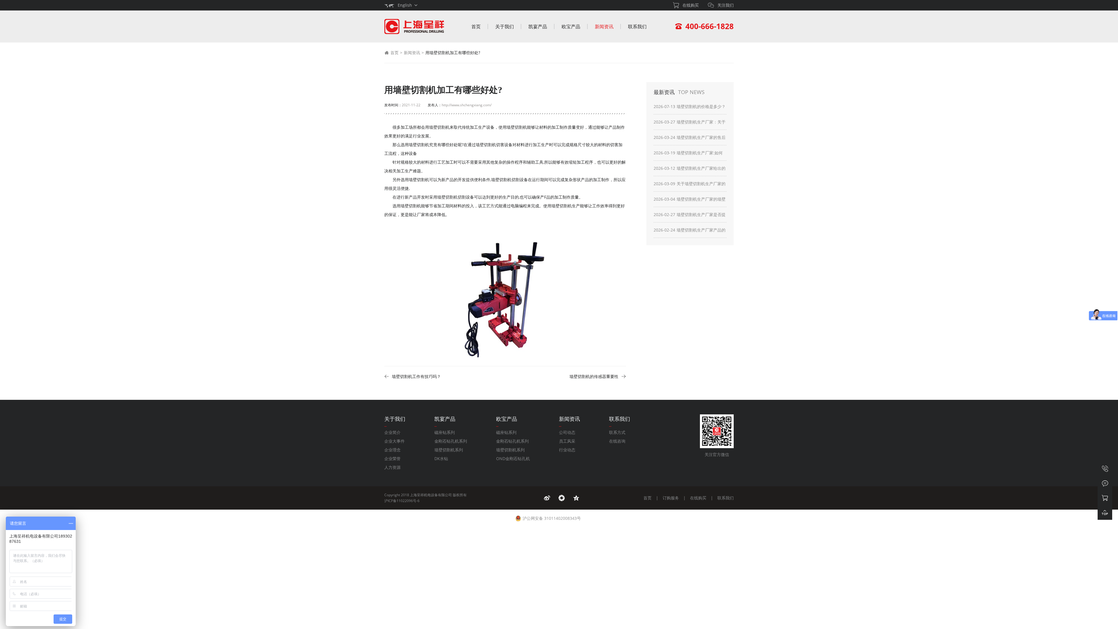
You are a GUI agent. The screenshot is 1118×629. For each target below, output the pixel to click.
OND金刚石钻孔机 (513, 458)
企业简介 (392, 432)
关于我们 (504, 26)
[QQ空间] (576, 498)
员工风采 (567, 441)
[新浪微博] (547, 498)
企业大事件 (394, 441)
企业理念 (392, 450)
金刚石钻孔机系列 (450, 441)
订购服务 (671, 498)
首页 (476, 26)
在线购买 (698, 498)
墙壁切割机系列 (448, 450)
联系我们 (637, 26)
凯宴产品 (537, 26)
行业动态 (567, 450)
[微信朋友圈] (561, 498)
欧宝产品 (571, 26)
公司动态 (567, 432)
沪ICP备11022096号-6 (402, 500)
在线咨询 (617, 441)
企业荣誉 (392, 458)
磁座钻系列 (444, 432)
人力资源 (392, 467)
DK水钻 (441, 458)
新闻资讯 (604, 26)
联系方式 (617, 432)
